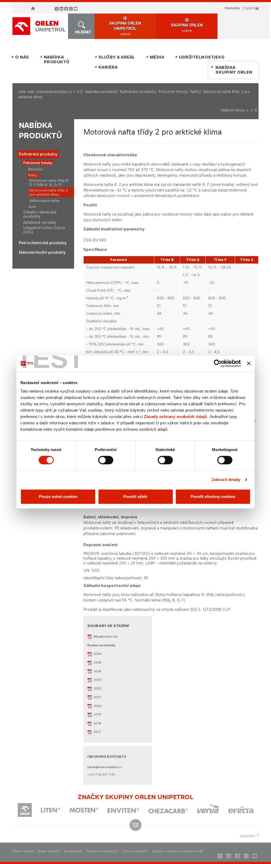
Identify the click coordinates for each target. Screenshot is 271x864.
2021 (97, 697)
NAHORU (247, 836)
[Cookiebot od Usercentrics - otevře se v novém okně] (218, 363)
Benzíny (35, 169)
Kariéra (108, 67)
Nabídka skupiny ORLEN (233, 70)
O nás (22, 57)
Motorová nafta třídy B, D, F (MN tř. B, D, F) (49, 182)
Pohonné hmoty (173, 91)
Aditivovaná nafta (44, 200)
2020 (98, 706)
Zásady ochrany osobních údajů (175, 416)
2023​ (97, 680)
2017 (97, 732)
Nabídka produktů (57, 59)
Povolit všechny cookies (213, 496)
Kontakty (232, 8)
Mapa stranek (49, 851)
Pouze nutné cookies (58, 496)
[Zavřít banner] (249, 363)
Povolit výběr (135, 496)
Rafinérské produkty (137, 91)
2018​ (97, 723)
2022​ (97, 688)
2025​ (97, 662)
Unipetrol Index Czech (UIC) (44, 229)
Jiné (32, 206)
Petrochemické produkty (43, 243)
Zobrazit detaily (226, 479)
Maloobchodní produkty (42, 252)
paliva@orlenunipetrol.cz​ (104, 767)
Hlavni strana (23, 851)
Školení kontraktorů (103, 851)
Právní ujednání (135, 851)
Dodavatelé (73, 851)
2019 (97, 714)
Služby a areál (116, 57)
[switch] (105, 460)
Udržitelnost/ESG (201, 57)
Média (157, 57)
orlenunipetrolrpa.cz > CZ (59, 91)
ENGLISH (248, 8)
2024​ (97, 671)
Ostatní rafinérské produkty (40, 214)
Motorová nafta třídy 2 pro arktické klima (48, 192)
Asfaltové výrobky (39, 222)
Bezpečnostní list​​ (106, 636)
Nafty (195, 91)
